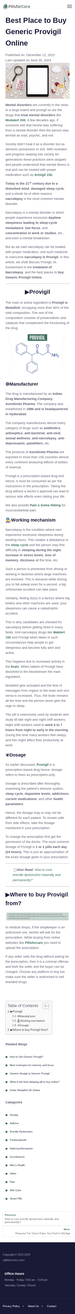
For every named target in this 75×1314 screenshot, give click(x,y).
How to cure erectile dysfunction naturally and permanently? (36, 875)
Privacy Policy (11, 1306)
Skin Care (15, 1190)
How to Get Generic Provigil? (26, 1056)
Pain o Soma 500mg (45, 505)
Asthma (14, 1123)
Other (13, 1173)
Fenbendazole (18, 1139)
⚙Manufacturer (26, 1016)
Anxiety (14, 1114)
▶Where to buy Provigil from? (29, 1029)
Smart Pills (16, 1198)
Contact (51, 1306)
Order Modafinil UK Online (25, 1090)
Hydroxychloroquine (21, 1148)
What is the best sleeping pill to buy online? (35, 1081)
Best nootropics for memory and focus (32, 1065)
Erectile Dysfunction (21, 1131)
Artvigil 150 (43, 175)
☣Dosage (23, 1025)
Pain (12, 1181)
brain (15, 666)
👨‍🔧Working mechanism (31, 1020)
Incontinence (17, 1156)
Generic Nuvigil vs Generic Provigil (30, 1073)
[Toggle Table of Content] (44, 1006)
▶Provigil (16, 1011)
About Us (33, 1306)
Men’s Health (17, 1165)
